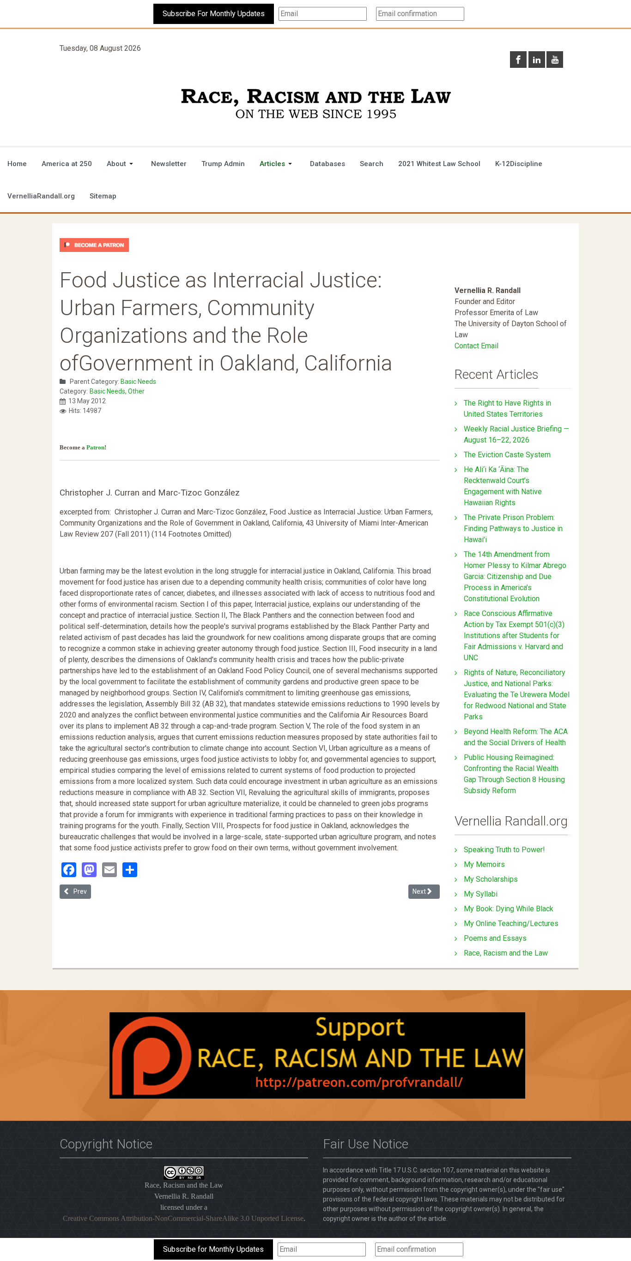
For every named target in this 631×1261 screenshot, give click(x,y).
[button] (121, 164)
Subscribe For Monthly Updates (214, 13)
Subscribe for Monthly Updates (213, 1249)
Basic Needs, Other (117, 391)
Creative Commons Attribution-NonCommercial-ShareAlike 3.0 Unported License (183, 1218)
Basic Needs (138, 381)
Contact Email (476, 345)
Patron (95, 447)
